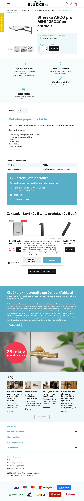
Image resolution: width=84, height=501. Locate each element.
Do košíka (54, 48)
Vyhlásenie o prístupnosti (15, 469)
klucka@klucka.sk (21, 199)
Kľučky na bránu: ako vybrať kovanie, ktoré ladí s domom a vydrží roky (68, 396)
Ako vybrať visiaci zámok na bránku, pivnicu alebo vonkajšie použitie (14, 396)
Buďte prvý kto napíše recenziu (43, 271)
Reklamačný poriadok (14, 460)
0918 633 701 (19, 195)
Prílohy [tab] (23, 110)
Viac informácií (14, 325)
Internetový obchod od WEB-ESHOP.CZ (20, 475)
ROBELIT (46, 165)
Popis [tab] (11, 110)
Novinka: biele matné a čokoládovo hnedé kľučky (31, 395)
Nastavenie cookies (14, 457)
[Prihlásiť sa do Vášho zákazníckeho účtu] (71, 3)
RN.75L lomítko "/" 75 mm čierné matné (66, 242)
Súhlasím (52, 260)
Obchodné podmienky (14, 463)
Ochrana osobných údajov (16, 466)
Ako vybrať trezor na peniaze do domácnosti (50, 394)
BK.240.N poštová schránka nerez (16, 242)
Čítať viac (10, 411)
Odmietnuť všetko (55, 238)
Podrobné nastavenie (32, 260)
